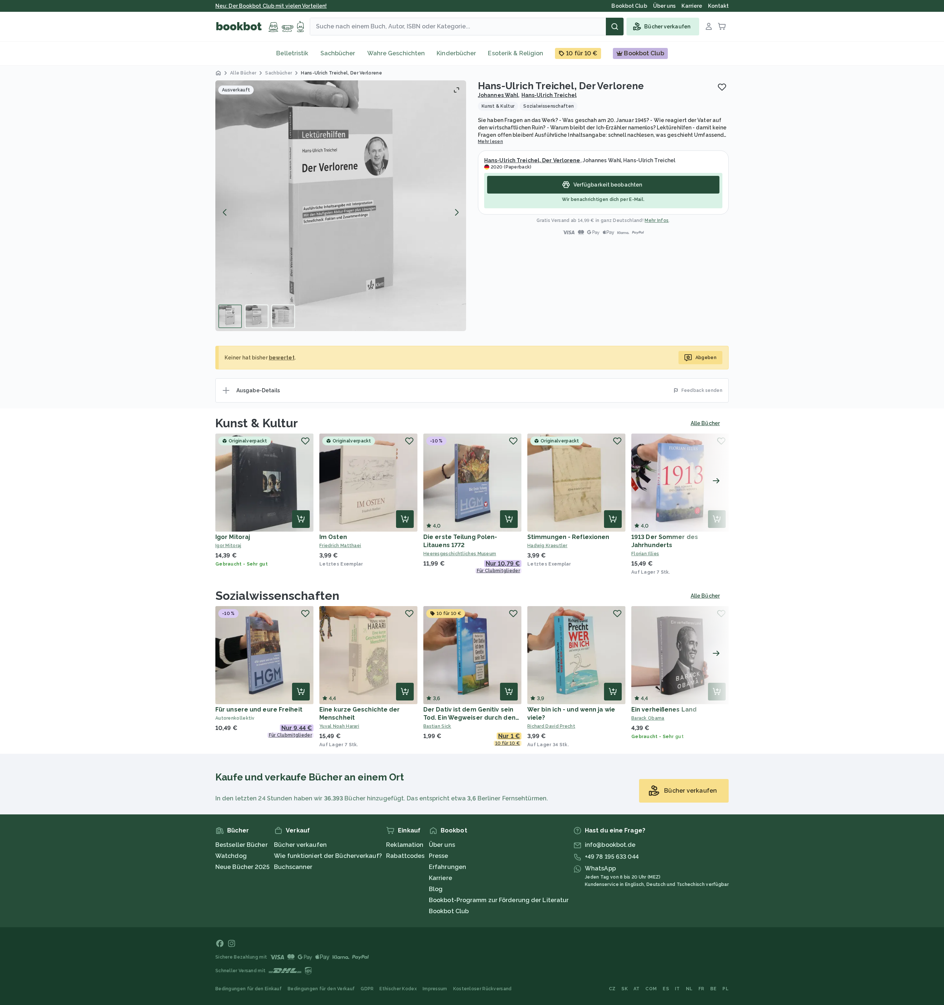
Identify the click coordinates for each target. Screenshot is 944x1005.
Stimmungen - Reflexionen (568, 536)
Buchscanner (293, 866)
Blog (435, 889)
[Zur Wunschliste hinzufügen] (722, 87)
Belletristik (292, 53)
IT (677, 988)
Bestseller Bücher (241, 844)
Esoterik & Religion (515, 53)
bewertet (282, 358)
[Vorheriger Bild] (225, 212)
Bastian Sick (437, 726)
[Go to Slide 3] (283, 316)
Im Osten (333, 536)
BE (713, 988)
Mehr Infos (657, 220)
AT (637, 988)
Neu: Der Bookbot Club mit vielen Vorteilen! (271, 6)
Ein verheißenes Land (664, 709)
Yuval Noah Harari (339, 726)
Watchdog (231, 855)
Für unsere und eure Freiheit (258, 709)
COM (651, 988)
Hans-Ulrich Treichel (549, 95)
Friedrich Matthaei (340, 545)
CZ (612, 988)
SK (624, 988)
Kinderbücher (456, 53)
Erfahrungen (447, 866)
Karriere (440, 877)
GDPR (367, 988)
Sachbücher (337, 53)
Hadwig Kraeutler (547, 545)
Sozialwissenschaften (277, 595)
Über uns (442, 844)
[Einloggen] (708, 26)
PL (725, 988)
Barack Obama (647, 718)
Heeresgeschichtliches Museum (459, 553)
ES (666, 988)
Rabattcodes (405, 855)
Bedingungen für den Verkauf (321, 988)
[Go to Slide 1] (230, 316)
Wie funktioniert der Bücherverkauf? (328, 855)
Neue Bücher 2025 (242, 866)
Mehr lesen (490, 141)
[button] (340, 205)
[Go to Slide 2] (256, 316)
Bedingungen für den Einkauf (248, 988)
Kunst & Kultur (256, 423)
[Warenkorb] (722, 26)
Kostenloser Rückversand (482, 988)
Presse (438, 855)
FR (701, 988)
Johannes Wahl (498, 95)
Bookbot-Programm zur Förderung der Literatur (499, 900)
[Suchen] (615, 26)
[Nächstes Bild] (456, 212)
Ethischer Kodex (398, 988)
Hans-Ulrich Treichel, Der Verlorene (532, 160)
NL (689, 988)
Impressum (435, 988)
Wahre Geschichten (396, 53)
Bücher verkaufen (300, 844)
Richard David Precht (551, 726)
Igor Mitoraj (232, 536)
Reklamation (404, 844)
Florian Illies (645, 553)
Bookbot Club (449, 911)
